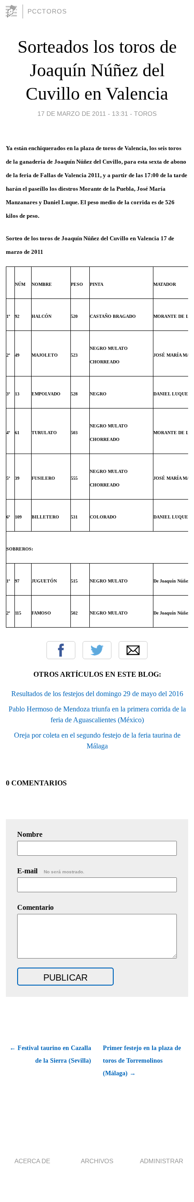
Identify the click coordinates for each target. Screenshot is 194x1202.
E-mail (50, 871)
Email (133, 650)
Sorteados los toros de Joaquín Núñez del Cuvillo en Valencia (97, 70)
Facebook (60, 650)
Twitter (97, 650)
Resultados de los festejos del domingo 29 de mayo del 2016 (97, 693)
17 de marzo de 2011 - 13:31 (82, 113)
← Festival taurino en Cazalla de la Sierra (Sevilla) (50, 1054)
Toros (145, 113)
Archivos (97, 1161)
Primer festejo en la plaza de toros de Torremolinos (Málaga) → (142, 1061)
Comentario (35, 907)
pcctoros (47, 11)
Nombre (29, 834)
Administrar (161, 1161)
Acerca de (32, 1161)
